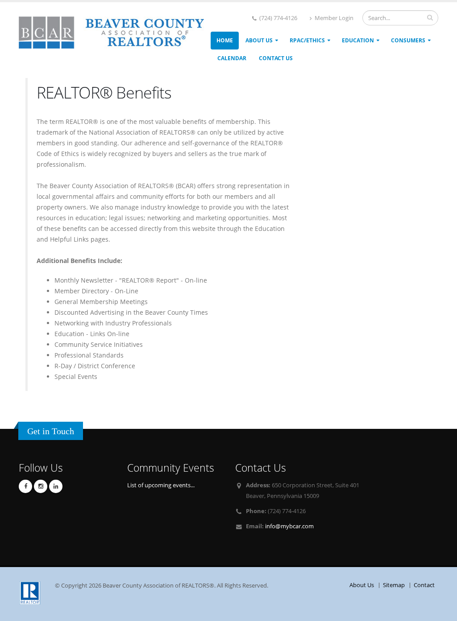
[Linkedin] (55, 486)
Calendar (231, 58)
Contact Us (276, 58)
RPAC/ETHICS (307, 40)
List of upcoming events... (161, 485)
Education (358, 40)
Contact (424, 585)
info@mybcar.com (289, 526)
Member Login (333, 18)
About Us (259, 40)
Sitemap (394, 585)
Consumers (408, 40)
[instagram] (40, 486)
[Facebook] (25, 486)
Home (224, 40)
